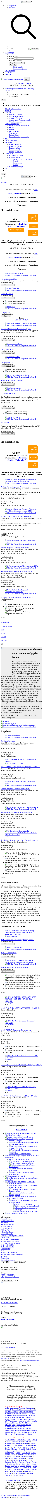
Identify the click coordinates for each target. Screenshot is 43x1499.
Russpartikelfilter (17, 1410)
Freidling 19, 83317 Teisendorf (17, 225)
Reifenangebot (5, 1249)
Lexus (33, 1453)
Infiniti (28, 1449)
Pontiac (15, 1462)
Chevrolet (24, 1443)
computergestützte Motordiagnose (26, 1430)
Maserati (21, 1454)
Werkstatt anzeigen (15, 114)
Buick (15, 1441)
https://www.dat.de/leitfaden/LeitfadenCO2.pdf (29, 1360)
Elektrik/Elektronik (11, 1412)
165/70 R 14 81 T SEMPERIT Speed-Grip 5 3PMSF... (19, 1096)
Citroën (8, 1445)
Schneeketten (13, 133)
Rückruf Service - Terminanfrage (12, 1254)
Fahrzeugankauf (14, 150)
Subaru (22, 1466)
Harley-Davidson (17, 1471)
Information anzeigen (16, 155)
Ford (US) (25, 1447)
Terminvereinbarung (7, 1221)
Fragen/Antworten (15, 157)
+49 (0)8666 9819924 (34, 218)
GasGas (33, 1469)
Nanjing (8, 1460)
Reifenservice (17, 1419)
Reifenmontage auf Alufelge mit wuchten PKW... (17, 571)
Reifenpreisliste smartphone (10, 1241)
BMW (21, 1441)
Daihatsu (28, 1445)
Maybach (33, 1454)
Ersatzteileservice (11, 1432)
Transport (8, 111)
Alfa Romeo (10, 1440)
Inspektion (17, 1413)
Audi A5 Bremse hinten (8, 953)
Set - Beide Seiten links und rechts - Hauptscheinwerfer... (19, 840)
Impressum (4, 1223)
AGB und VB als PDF (8, 1228)
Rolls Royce (11, 1464)
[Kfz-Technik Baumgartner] (12, 79)
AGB (2, 1250)
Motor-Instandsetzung (17, 1417)
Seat (28, 1464)
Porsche (22, 1462)
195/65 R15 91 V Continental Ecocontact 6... (16, 1030)
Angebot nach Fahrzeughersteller (20, 120)
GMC (32, 1447)
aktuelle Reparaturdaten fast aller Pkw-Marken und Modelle (21, 1423)
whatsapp (33, 226)
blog (6, 168)
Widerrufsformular (7, 1234)
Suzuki (28, 1466)
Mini (7, 1458)
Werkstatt (8, 112)
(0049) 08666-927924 (8, 1319)
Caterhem (16, 1443)
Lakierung (31, 1415)
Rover (18, 1464)
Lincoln (8, 1454)
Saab (24, 1464)
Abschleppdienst (6, 626)
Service (3, 637)
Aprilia (35, 1468)
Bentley (34, 1440)
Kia (25, 1451)
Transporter (13, 1421)
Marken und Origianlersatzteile (15, 1434)
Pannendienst (5, 312)
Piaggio (31, 1473)
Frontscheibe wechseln (8, 349)
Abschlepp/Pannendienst (13, 109)
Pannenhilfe (5, 623)
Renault (34, 1462)
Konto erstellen (18, 67)
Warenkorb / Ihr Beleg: (13, 1480)
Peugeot (8, 1462)
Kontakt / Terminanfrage (9, 1252)
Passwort (12, 60)
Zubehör (29, 1434)
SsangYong (15, 1466)
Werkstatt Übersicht (15, 118)
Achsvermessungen (11, 1408)
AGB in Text (5, 1230)
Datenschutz (5, 1258)
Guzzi (25, 1473)
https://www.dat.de (5, 1358)
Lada (30, 1451)
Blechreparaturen (11, 1427)
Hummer (14, 1449)
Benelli (9, 1469)
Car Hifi (33, 1410)
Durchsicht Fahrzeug (8, 741)
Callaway (8, 1443)
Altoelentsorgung (6, 1226)
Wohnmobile (22, 1421)
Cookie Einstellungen (8, 1260)
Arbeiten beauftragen (16, 116)
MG (34, 1456)
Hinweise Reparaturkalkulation (11, 1243)
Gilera (7, 1471)
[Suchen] (23, 45)
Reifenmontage (14, 131)
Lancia (18, 1453)
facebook (12, 7)
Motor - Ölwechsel (7, 294)
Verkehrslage (5, 1237)
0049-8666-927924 (21, 320)
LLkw (29, 1421)
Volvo (16, 1468)
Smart (7, 1466)
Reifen (11, 127)
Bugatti (9, 1441)
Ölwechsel (8, 1419)
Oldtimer (28, 1417)
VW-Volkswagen (26, 1468)
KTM (16, 1473)
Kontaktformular (6, 1219)
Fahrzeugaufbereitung (26, 1412)
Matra (27, 1454)
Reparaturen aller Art (24, 1425)
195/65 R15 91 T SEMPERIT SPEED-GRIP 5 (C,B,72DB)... (21, 1065)
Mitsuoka (22, 1458)
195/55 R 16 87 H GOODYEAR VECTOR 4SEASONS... (20, 1008)
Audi (29, 1440)
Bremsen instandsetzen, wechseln (12, 380)
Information (9, 153)
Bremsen (26, 1410)
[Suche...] (26, 2)
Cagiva (15, 1469)
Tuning (14, 1425)
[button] (2, 877)
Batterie (15, 161)
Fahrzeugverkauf (14, 148)
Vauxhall (10, 1468)
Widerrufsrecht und (7, 1232)
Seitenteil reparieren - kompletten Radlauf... (15, 967)
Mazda (9, 1456)
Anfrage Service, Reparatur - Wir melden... (15, 487)
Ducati (27, 1469)
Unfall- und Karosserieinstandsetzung (15, 1427)
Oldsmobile (22, 1460)
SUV (7, 1421)
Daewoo (20, 1445)
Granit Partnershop (11, 140)
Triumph (8, 1475)
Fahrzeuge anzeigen (15, 144)
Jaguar (7, 1451)
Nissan (14, 1460)
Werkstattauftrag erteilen (9, 279)
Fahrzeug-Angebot (15, 146)
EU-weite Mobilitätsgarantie (27, 1432)
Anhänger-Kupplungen (26, 1408)
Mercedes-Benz (25, 1456)
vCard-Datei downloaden (9, 1303)
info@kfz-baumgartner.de (10, 1277)
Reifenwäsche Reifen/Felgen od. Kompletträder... (17, 597)
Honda (7, 1449)
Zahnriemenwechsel (7, 362)
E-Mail (11, 58)
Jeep (13, 1451)
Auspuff (8, 1410)
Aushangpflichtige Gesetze (10, 1239)
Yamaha (20, 1475)
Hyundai (22, 1449)
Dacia (14, 1445)
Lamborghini (9, 1453)
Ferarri (9, 1447)
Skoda (34, 1464)
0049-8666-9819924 (24, 83)
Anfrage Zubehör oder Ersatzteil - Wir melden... (16, 516)
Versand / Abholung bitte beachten (12, 1236)
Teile (6, 139)
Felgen (11, 129)
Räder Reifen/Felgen (12, 124)
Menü (3, 100)
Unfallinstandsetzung (8, 393)
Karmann (19, 1451)
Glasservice (9, 1413)
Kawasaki (8, 1473)
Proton (28, 1462)
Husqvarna (28, 1471)
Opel (29, 1460)
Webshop (4, 1497)
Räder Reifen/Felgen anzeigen (19, 126)
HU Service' (5, 422)
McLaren (16, 1456)
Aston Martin (21, 1440)
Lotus (14, 1454)
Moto (21, 1473)
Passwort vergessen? (20, 69)
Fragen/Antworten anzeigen (22, 159)
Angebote (12, 6)
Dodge (34, 1445)
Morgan (29, 1458)
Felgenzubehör (14, 135)
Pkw (33, 1419)
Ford (18, 1447)
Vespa (15, 1475)
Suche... (34, 2)
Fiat (14, 1447)
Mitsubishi (13, 1458)
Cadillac (27, 1441)
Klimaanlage (17, 163)
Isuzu (34, 1449)
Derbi (21, 1469)
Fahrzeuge (8, 142)
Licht (7, 1417)
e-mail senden (34, 233)
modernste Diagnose (28, 1413)
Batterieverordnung (7, 1224)
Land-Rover (26, 1453)
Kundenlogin (9, 53)
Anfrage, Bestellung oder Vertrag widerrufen (15, 1495)
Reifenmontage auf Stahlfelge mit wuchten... (15, 548)
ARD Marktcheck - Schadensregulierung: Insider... (17, 940)
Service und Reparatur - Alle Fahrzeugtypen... (16, 329)
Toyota (35, 1466)
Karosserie (8, 1415)
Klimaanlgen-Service (20, 1415)
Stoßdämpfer (27, 1419)
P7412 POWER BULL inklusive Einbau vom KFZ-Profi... (20, 767)
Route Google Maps (16, 230)
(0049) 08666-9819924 (8, 1275)
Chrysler (32, 1443)
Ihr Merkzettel (10, 71)
